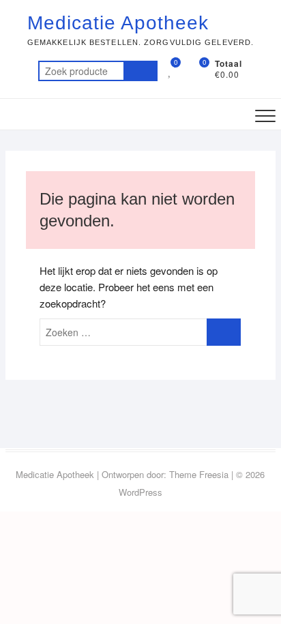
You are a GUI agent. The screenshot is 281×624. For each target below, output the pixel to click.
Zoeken (140, 71)
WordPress (140, 492)
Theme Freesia (198, 474)
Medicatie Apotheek (118, 22)
